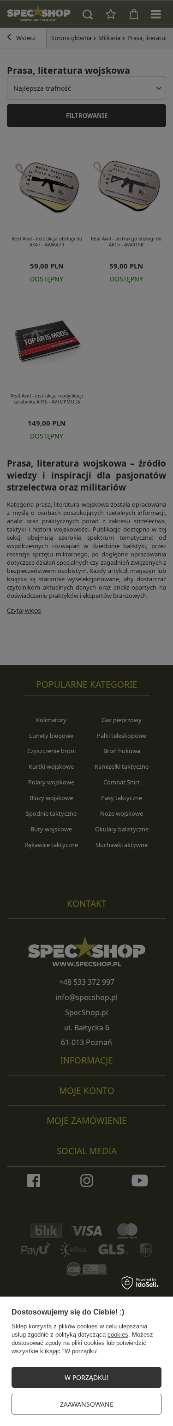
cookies (117, 1334)
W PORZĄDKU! (86, 1377)
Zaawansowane (86, 1404)
